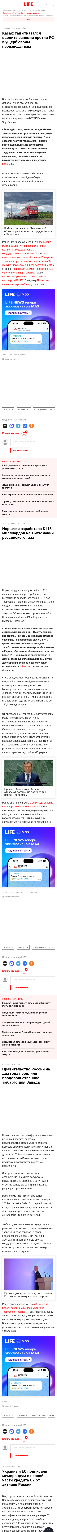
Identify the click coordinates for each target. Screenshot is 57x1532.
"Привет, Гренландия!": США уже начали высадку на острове (28, 503)
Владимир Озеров (12, 897)
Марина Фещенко (12, 1406)
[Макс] (11, 426)
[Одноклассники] (31, 426)
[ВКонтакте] (25, 426)
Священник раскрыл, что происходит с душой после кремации (26, 1024)
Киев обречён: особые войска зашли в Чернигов (27, 494)
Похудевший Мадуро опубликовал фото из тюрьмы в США (24, 1014)
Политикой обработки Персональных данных (21, 13)
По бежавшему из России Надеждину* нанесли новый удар (27, 1033)
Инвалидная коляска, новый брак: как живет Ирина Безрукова (26, 1043)
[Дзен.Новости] (5, 426)
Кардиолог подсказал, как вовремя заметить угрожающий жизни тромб (26, 476)
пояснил (7, 163)
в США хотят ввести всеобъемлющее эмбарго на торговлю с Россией (25, 1307)
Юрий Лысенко (10, 359)
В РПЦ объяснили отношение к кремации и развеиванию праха (24, 467)
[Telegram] (18, 426)
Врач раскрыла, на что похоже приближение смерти (25, 513)
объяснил (25, 666)
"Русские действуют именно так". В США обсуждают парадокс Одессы (23, 1499)
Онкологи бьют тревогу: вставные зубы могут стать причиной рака (26, 1004)
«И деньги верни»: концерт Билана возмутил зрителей (25, 486)
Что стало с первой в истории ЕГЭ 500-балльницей (22, 1508)
